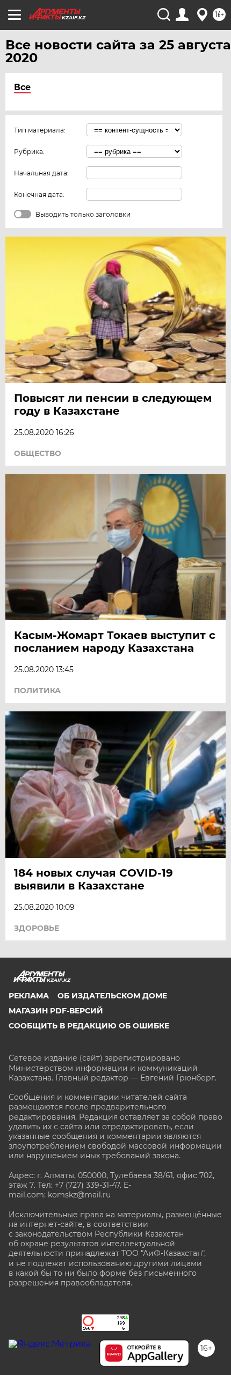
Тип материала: (40, 130)
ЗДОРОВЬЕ (36, 928)
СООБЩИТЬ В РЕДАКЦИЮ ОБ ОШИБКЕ (89, 1026)
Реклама (29, 996)
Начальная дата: (41, 173)
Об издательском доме (112, 996)
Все (22, 87)
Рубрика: (29, 152)
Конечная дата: (39, 194)
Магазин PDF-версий (56, 1011)
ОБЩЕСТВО (37, 453)
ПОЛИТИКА (37, 690)
